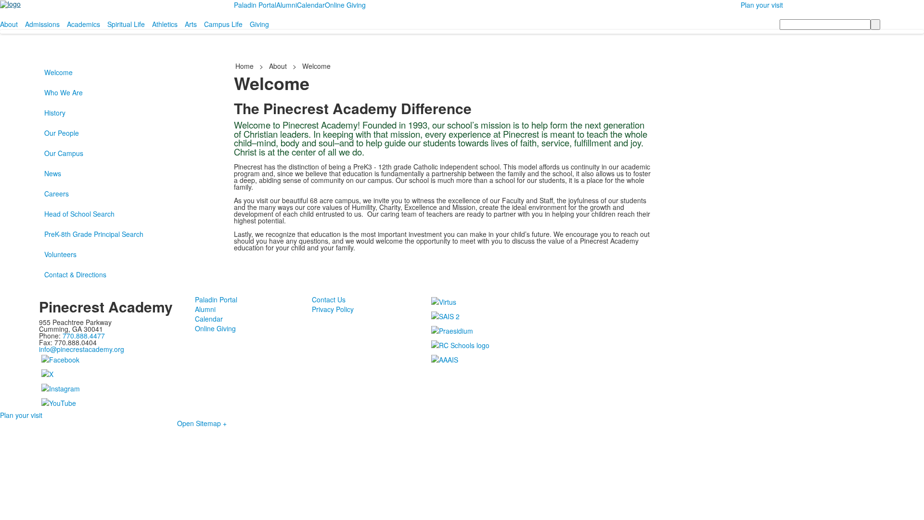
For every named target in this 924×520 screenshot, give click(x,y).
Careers (56, 193)
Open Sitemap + (202, 423)
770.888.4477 (84, 335)
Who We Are (63, 92)
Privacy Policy (333, 309)
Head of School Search (79, 214)
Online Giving (345, 5)
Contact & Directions (75, 274)
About (9, 24)
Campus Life (223, 24)
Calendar (311, 5)
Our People (61, 133)
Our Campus (63, 153)
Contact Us (329, 299)
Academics (83, 24)
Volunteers (60, 254)
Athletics (165, 24)
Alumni (286, 5)
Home (245, 66)
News (52, 173)
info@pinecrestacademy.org (81, 349)
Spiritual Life (126, 24)
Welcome (58, 72)
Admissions (42, 24)
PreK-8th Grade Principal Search (93, 234)
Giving (259, 24)
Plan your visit (762, 5)
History (54, 112)
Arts (191, 24)
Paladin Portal (255, 5)
